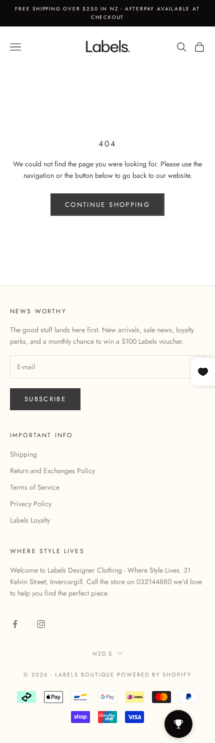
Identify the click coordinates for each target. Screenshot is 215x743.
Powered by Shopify (154, 675)
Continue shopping (107, 204)
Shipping (23, 454)
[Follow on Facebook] (15, 624)
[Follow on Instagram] (41, 624)
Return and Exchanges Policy (52, 471)
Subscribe (45, 399)
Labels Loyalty (30, 520)
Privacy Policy (31, 504)
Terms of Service (35, 487)
